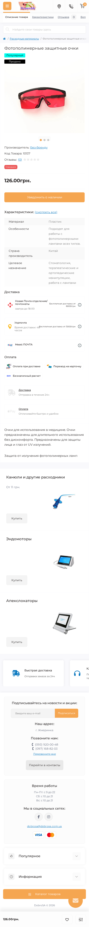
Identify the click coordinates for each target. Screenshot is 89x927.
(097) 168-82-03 (46, 748)
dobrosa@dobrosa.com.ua (44, 826)
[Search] (7, 29)
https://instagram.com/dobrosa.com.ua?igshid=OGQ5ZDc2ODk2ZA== (48, 817)
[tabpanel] (44, 93)
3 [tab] (48, 140)
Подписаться (66, 713)
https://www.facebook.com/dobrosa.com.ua (39, 817)
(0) (20, 159)
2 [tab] (44, 140)
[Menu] (7, 6)
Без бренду (39, 147)
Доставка (25, 390)
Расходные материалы (24, 38)
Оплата (23, 408)
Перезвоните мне (44, 753)
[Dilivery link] (79, 305)
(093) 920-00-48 (46, 744)
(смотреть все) (46, 212)
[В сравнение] (81, 919)
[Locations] (59, 6)
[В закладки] (67, 919)
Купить (16, 518)
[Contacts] (71, 6)
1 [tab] (41, 140)
